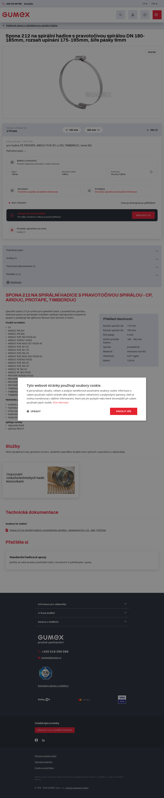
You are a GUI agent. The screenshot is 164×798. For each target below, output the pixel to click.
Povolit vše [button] (123, 411)
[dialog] (82, 398)
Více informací (61, 402)
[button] (34, 411)
